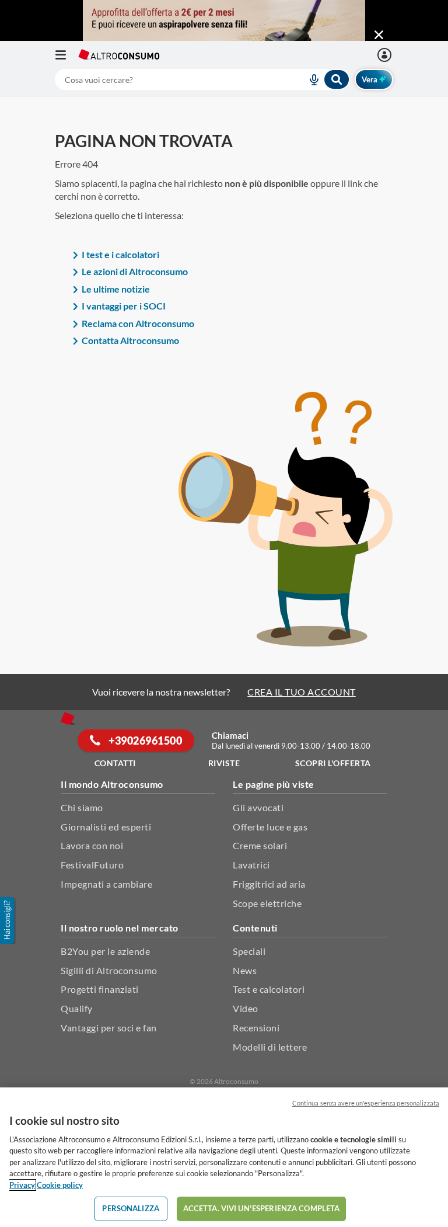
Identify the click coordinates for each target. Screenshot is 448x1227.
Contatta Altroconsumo (130, 340)
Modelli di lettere (270, 1046)
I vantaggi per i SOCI (124, 305)
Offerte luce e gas (270, 826)
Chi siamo (82, 807)
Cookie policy (60, 1185)
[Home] (68, 718)
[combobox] (202, 79)
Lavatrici (251, 864)
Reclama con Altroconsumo (138, 323)
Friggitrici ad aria (269, 883)
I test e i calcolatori (120, 254)
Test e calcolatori (268, 989)
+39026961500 (145, 740)
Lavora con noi (92, 845)
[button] (8, 920)
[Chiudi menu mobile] (379, 35)
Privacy (22, 1185)
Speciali (249, 951)
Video (245, 1008)
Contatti (115, 763)
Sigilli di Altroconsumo (109, 970)
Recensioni (256, 1027)
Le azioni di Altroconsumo (135, 271)
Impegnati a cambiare (106, 883)
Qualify (77, 1008)
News (245, 970)
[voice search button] (309, 79)
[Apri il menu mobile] (66, 55)
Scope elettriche (267, 903)
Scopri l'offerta (333, 763)
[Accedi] (386, 55)
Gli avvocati (258, 807)
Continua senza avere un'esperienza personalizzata (365, 1103)
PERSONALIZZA (130, 1208)
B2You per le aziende (105, 951)
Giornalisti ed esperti (106, 826)
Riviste (224, 763)
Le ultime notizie (116, 288)
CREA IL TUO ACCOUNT (301, 691)
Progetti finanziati (100, 989)
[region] (224, 1157)
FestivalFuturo (92, 864)
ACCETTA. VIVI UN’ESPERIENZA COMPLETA (261, 1208)
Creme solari (260, 845)
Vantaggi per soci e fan (109, 1027)
